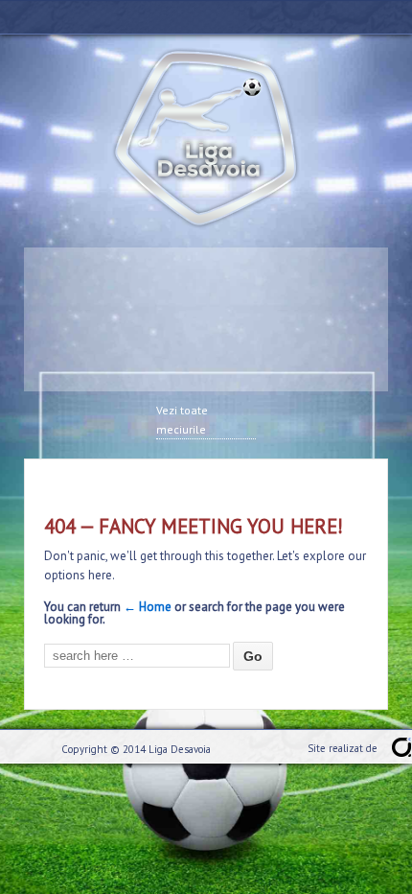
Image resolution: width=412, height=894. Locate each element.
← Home (148, 607)
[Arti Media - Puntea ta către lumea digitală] (401, 747)
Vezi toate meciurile (182, 419)
